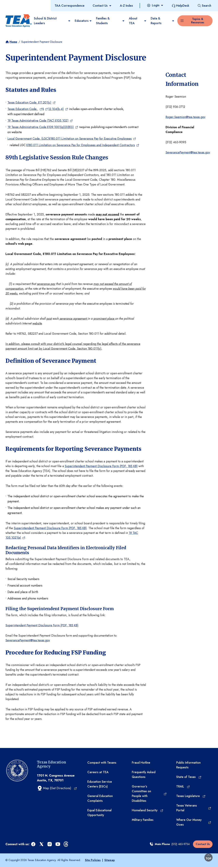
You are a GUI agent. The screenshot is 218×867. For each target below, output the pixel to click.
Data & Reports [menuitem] (156, 20)
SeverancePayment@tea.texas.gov (188, 152)
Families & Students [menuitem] (103, 20)
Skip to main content (14, 3)
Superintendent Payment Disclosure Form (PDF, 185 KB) (101, 466)
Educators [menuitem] (82, 21)
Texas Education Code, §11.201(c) (29, 102)
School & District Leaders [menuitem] (45, 20)
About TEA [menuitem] (133, 20)
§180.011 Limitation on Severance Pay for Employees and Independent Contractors (80, 145)
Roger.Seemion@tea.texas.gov (185, 117)
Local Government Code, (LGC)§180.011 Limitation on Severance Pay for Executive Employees (69, 138)
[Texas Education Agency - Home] (18, 20)
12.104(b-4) (56, 109)
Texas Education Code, (22, 109)
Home (13, 42)
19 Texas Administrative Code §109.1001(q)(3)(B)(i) (40, 127)
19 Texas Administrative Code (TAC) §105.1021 (37, 120)
